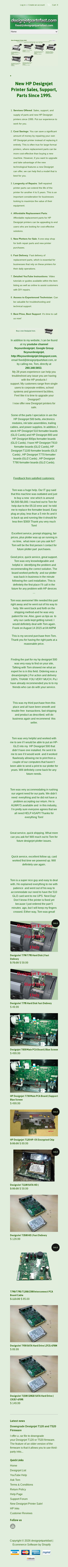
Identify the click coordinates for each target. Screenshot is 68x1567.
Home (13, 1465)
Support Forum (19, 1499)
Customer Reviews (21, 1513)
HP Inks (14, 1508)
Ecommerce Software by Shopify (32, 1544)
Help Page (16, 1494)
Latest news (17, 1420)
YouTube (12, 1526)
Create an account (36, 5)
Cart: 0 (55, 5)
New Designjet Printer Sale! (26, 1503)
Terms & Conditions (21, 1484)
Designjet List (18, 1470)
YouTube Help (18, 1475)
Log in (23, 5)
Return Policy (18, 1489)
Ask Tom (15, 1479)
